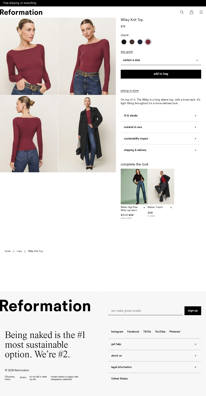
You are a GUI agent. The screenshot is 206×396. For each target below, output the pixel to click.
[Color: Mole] (132, 42)
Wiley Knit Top (35, 251)
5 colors (151, 216)
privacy (23, 377)
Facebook (133, 331)
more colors (126, 218)
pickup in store (130, 90)
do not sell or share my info (38, 378)
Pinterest (174, 331)
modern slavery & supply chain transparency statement (64, 378)
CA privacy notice (10, 378)
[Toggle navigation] (201, 12)
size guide (127, 51)
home (7, 251)
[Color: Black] (124, 42)
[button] (181, 12)
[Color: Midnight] (140, 42)
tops (19, 251)
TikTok (147, 331)
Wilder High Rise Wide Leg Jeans (129, 209)
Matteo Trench (155, 207)
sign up (193, 310)
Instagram (117, 331)
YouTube (160, 331)
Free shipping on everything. (20, 3)
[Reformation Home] (21, 12)
